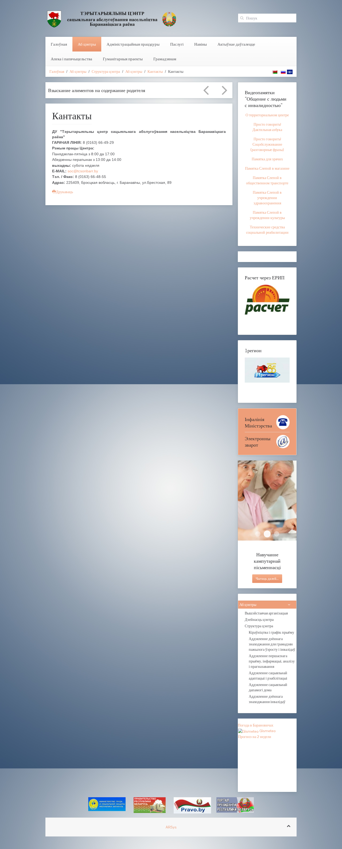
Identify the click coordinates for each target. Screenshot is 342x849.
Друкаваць (64, 191)
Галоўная (59, 44)
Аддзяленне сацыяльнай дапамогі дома (268, 687)
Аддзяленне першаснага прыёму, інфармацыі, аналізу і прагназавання (272, 661)
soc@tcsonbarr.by (83, 171)
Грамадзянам (164, 58)
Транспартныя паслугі (258, 534)
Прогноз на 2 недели (254, 736)
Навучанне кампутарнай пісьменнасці (267, 533)
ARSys (171, 827)
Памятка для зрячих (267, 159)
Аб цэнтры (87, 44)
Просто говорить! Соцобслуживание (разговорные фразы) (267, 144)
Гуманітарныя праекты (123, 58)
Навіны (200, 44)
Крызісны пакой (276, 534)
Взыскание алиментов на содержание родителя (96, 90)
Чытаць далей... (267, 578)
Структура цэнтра (106, 71)
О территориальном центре (267, 115)
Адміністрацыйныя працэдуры (133, 44)
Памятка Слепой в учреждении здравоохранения (267, 197)
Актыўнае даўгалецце (236, 44)
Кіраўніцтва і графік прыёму (271, 632)
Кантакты (155, 71)
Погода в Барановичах (255, 725)
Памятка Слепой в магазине (267, 168)
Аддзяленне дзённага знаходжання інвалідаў (267, 699)
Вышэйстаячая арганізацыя (266, 613)
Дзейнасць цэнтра (259, 619)
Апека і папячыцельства (71, 58)
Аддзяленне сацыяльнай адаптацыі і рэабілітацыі (268, 676)
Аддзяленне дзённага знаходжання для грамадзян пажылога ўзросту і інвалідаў (272, 644)
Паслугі (177, 44)
